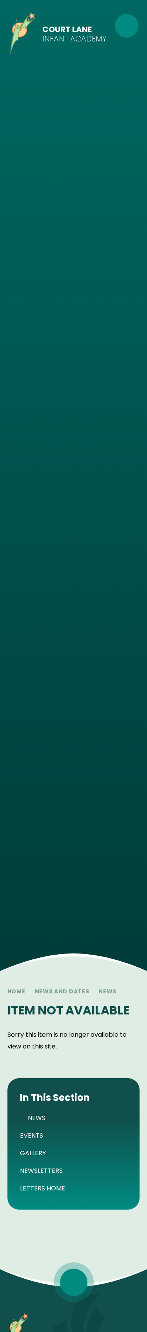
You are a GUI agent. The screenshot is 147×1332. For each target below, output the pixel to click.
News (107, 991)
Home (16, 991)
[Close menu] (126, 26)
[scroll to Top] (73, 1282)
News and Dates (62, 991)
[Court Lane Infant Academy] (22, 34)
